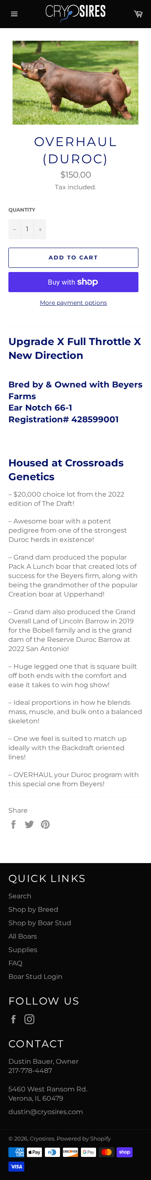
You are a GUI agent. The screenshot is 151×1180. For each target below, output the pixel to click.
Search (19, 896)
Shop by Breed (33, 909)
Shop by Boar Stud (39, 923)
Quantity (21, 210)
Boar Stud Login (35, 977)
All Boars (22, 936)
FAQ (15, 963)
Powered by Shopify (84, 1139)
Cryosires (42, 1139)
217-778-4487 (30, 1071)
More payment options (73, 302)
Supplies (22, 950)
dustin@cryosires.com (45, 1112)
